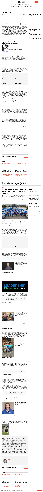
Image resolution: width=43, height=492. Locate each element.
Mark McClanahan (4, 199)
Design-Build (18, 6)
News (11, 6)
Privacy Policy (21, 490)
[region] (21, 490)
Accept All (40, 490)
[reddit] (15, 202)
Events (14, 6)
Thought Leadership (29, 6)
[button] (2, 2)
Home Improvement (23, 6)
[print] (27, 202)
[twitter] (14, 202)
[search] (3, 2)
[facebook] (12, 202)
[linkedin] (13, 202)
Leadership (3, 187)
